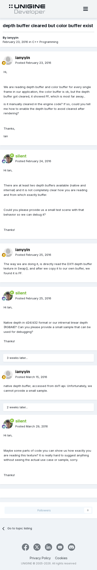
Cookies (61, 558)
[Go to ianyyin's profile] (8, 60)
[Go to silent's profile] (8, 158)
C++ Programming (45, 42)
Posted (33, 62)
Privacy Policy (40, 558)
